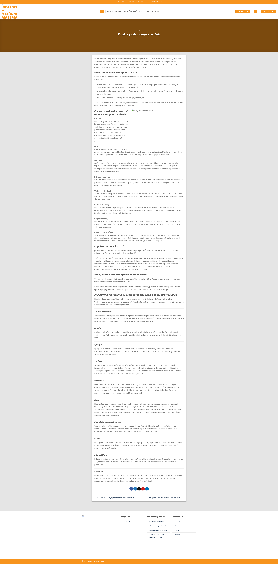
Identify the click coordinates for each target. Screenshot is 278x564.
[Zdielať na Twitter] (135, 489)
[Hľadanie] (102, 11)
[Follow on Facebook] (136, 552)
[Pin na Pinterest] (143, 489)
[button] (242, 11)
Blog (140, 11)
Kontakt (156, 11)
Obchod (118, 11)
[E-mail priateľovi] (139, 489)
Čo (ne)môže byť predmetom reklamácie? (115, 498)
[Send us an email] (141, 552)
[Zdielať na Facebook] (131, 489)
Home (110, 11)
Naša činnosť (130, 11)
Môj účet (127, 521)
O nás (147, 11)
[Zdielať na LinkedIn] (147, 489)
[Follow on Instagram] (139, 552)
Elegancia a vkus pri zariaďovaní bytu (165, 498)
